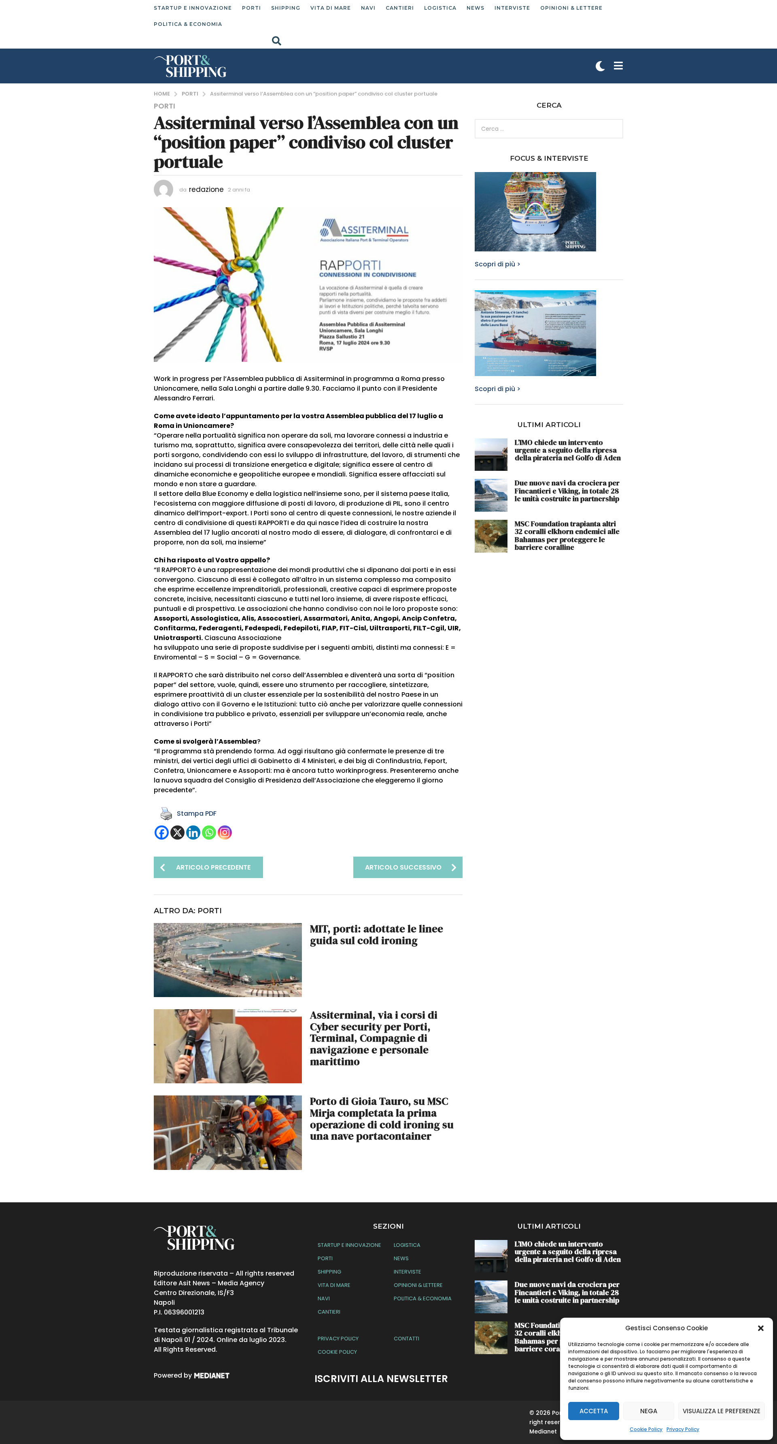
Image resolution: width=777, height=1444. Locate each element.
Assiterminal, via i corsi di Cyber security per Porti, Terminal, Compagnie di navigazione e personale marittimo (373, 1038)
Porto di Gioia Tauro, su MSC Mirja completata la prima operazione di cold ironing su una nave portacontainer (382, 1118)
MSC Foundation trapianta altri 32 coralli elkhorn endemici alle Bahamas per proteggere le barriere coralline (567, 535)
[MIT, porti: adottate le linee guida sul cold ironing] (228, 960)
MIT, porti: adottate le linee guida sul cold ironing (376, 934)
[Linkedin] (193, 832)
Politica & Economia (188, 24)
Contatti (406, 1338)
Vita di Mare (330, 8)
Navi (368, 8)
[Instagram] (225, 832)
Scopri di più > (497, 264)
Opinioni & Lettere (571, 8)
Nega (648, 1411)
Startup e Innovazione (193, 8)
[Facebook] (162, 832)
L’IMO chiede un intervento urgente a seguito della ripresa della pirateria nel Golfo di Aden (568, 450)
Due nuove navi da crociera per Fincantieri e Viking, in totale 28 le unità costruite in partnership (567, 491)
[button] (761, 1328)
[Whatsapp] (209, 832)
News (475, 8)
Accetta (594, 1411)
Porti (251, 8)
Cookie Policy (646, 1429)
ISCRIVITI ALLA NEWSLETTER (381, 1378)
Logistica (440, 8)
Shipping (285, 8)
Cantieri (400, 8)
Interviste (512, 8)
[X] (177, 832)
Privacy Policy (683, 1429)
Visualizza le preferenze (721, 1411)
